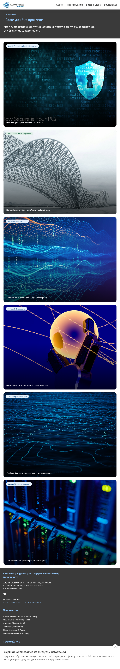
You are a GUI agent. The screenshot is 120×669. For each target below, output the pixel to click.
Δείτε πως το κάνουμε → (20, 88)
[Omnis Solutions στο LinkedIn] (4, 594)
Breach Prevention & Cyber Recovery (20, 616)
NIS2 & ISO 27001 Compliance (16, 620)
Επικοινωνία (110, 4)
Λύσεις (60, 4)
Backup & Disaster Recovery (16, 633)
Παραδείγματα (75, 4)
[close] (115, 646)
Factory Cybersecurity (13, 626)
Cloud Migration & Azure (14, 630)
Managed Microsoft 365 (14, 623)
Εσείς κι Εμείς (93, 4)
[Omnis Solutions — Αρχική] (13, 4)
